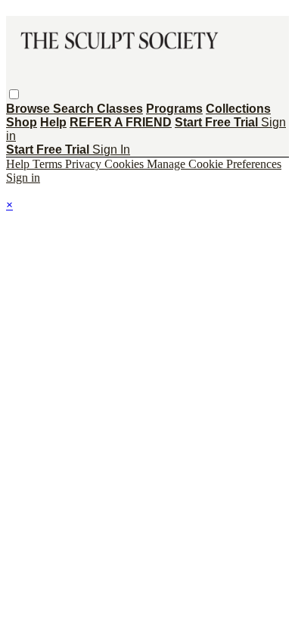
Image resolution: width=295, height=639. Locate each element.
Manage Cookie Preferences (214, 163)
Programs (174, 108)
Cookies (125, 163)
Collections (238, 108)
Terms (49, 163)
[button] (14, 94)
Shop (21, 122)
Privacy (84, 163)
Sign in (23, 177)
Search (75, 108)
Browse (29, 108)
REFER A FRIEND (121, 122)
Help (53, 122)
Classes (120, 108)
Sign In (111, 149)
